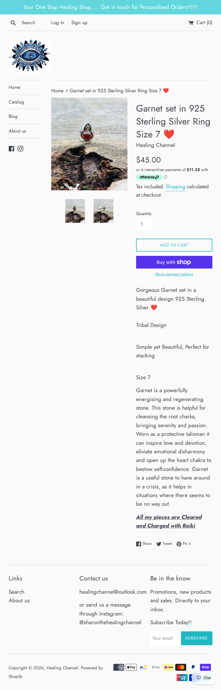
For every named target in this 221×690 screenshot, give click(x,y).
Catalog (16, 102)
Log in (57, 22)
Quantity (144, 213)
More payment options (174, 274)
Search (16, 592)
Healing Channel (62, 668)
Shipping (175, 186)
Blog (13, 116)
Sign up (79, 22)
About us (17, 131)
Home (14, 87)
